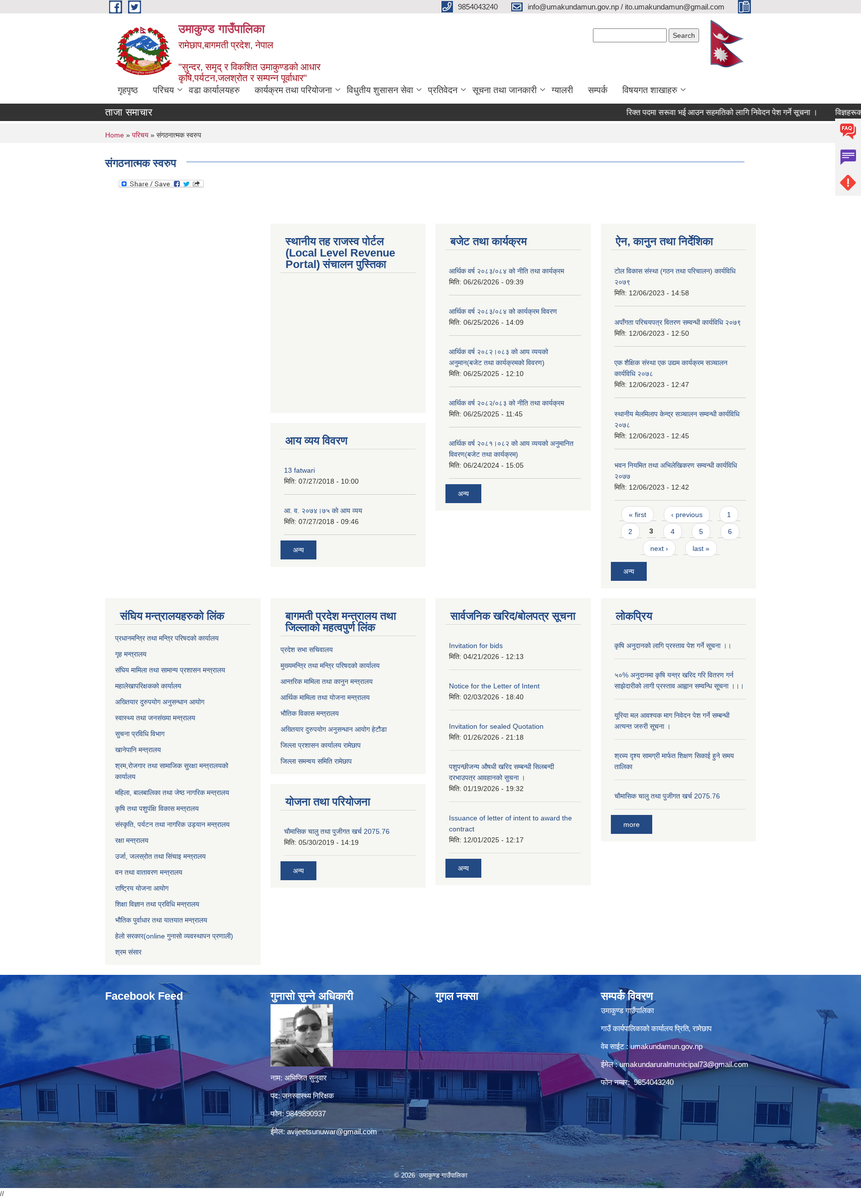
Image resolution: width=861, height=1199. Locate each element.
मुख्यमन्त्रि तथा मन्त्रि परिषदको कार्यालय (330, 665)
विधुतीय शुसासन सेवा (380, 90)
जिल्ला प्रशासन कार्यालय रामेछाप (321, 745)
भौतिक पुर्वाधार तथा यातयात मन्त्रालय (161, 920)
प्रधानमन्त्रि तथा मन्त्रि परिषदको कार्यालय (167, 638)
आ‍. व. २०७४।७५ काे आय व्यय (323, 511)
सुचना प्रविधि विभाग (139, 734)
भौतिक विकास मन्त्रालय (310, 713)
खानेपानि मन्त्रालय (138, 750)
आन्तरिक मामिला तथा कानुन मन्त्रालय (327, 681)
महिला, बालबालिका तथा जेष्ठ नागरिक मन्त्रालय (172, 793)
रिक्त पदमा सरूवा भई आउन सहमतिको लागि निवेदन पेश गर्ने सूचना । (697, 112)
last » (701, 548)
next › (659, 548)
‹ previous (687, 515)
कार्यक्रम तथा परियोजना (293, 90)
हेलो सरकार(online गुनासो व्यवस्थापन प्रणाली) (174, 936)
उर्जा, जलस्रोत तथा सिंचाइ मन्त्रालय (160, 856)
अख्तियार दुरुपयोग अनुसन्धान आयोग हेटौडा (334, 729)
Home (114, 135)
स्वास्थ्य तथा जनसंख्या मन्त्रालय (155, 718)
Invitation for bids (476, 646)
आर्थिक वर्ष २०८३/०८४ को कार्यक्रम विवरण (503, 311)
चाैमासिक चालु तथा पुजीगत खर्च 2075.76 (337, 831)
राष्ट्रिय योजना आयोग (141, 888)
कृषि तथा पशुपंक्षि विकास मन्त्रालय (157, 808)
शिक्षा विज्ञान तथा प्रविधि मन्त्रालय (157, 904)
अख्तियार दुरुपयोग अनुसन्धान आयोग (159, 702)
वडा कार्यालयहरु (214, 90)
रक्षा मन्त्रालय (131, 840)
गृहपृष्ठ (128, 90)
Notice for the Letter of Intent (494, 686)
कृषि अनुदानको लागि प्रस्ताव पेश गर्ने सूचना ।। (672, 646)
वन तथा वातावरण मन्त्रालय (148, 872)
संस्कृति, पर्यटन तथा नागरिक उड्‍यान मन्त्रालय (172, 824)
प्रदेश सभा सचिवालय (307, 650)
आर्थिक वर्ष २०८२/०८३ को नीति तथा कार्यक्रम (506, 403)
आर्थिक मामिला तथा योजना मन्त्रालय (325, 697)
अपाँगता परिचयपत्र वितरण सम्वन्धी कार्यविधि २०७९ (677, 322)
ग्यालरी (562, 90)
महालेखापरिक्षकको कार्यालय (148, 686)
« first (637, 515)
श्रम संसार (128, 952)
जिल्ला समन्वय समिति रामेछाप (316, 761)
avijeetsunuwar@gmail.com (332, 1131)
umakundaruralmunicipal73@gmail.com (683, 1064)
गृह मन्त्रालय (130, 654)
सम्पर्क (597, 90)
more (631, 824)
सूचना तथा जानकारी (504, 90)
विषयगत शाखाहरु (649, 90)
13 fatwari (299, 470)
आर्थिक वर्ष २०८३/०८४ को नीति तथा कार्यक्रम (506, 271)
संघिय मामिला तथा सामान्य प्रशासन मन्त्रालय (170, 670)
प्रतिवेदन (442, 90)
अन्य (298, 550)
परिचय (163, 90)
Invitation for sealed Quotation (496, 726)
